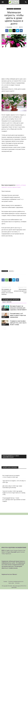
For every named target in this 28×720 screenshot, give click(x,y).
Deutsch (20, 550)
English (8, 550)
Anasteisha (9, 27)
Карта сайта (11, 583)
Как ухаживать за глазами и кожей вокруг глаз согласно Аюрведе (7, 292)
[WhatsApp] (10, 30)
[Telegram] (17, 30)
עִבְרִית (24, 550)
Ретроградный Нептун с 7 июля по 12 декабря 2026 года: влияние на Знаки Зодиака (13, 499)
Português (8, 552)
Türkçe (3, 553)
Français (16, 550)
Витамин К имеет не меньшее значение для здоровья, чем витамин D (18, 307)
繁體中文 (4, 550)
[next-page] (5, 329)
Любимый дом (10, 8)
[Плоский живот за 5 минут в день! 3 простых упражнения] (5, 315)
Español (18, 552)
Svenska (23, 552)
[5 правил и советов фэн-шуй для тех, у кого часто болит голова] (5, 323)
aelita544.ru (11, 271)
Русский (13, 552)
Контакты (17, 583)
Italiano (3, 552)
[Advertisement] (14, 63)
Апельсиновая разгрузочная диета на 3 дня (20, 291)
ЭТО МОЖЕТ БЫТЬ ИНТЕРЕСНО (10, 299)
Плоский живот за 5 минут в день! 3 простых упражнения (18, 315)
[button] (2, 2)
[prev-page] (3, 329)
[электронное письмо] (14, 30)
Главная (5, 581)
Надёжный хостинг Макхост (9, 574)
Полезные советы (17, 8)
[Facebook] (6, 30)
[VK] (21, 30)
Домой (3, 5)
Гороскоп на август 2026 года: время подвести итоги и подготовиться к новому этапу (13, 492)
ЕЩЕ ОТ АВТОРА (6, 302)
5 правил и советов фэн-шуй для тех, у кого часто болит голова (18, 322)
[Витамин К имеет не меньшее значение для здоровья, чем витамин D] (5, 308)
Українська (8, 553)
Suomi (11, 550)
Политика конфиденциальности (15, 581)
